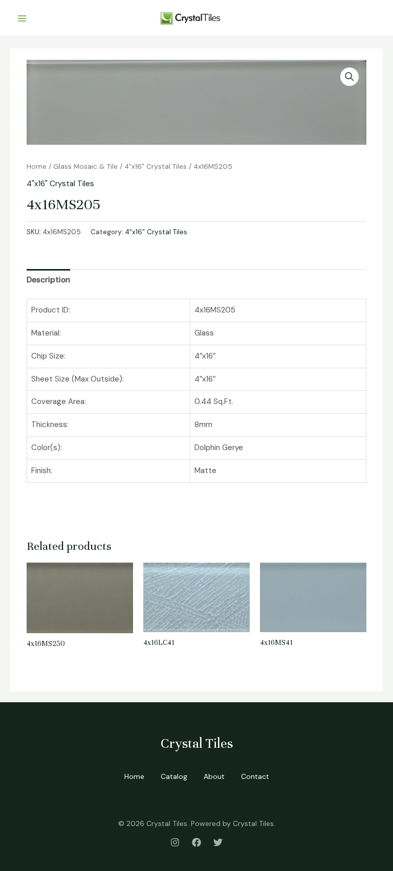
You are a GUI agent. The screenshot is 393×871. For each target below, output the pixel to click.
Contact (255, 776)
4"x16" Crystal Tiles (155, 166)
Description (48, 280)
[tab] (48, 280)
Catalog (174, 776)
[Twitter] (218, 842)
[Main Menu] (21, 18)
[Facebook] (196, 842)
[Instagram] (175, 842)
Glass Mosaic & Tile (85, 166)
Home (37, 166)
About (214, 776)
